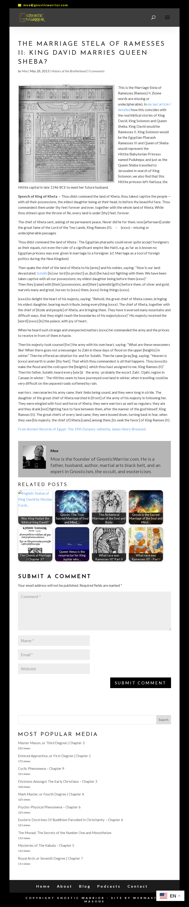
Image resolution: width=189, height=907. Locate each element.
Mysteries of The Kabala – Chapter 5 (46, 845)
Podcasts (109, 886)
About (64, 886)
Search (163, 720)
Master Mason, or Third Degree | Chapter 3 (51, 743)
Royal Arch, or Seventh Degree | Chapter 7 (50, 858)
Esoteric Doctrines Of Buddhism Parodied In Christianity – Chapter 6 (70, 820)
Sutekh (42, 273)
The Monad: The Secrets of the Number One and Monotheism (64, 833)
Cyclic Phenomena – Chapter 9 (41, 768)
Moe (25, 71)
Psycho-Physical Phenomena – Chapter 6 (49, 807)
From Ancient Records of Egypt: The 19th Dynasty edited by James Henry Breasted (82, 429)
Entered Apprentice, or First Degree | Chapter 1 (54, 756)
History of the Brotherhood (68, 71)
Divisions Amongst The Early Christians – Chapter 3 (57, 781)
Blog (85, 886)
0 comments (96, 71)
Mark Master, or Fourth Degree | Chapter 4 (51, 794)
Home (43, 886)
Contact (137, 886)
